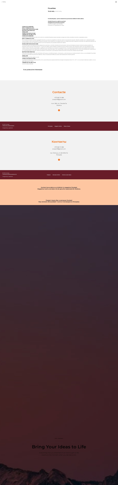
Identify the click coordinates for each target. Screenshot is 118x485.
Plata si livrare (67, 126)
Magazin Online (58, 126)
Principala (50, 126)
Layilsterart (10, 127)
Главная (49, 174)
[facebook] (59, 110)
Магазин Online (56, 174)
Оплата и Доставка (66, 174)
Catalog (4, 1)
